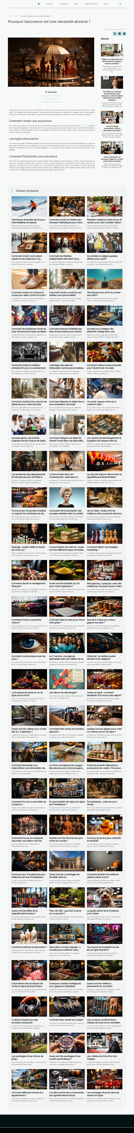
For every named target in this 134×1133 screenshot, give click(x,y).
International (64, 4)
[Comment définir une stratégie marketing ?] (104, 533)
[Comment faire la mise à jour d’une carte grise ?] (67, 606)
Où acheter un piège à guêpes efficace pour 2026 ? (102, 257)
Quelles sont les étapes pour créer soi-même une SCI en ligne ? (104, 730)
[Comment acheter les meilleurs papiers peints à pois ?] (104, 861)
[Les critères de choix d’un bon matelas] (104, 1043)
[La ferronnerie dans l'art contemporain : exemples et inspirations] (67, 461)
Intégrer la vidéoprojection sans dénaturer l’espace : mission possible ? (112, 61)
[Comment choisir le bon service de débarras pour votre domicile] (29, 388)
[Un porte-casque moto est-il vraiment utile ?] (104, 388)
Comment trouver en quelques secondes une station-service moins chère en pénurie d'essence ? (29, 842)
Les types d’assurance (51, 99)
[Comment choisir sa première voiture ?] (29, 606)
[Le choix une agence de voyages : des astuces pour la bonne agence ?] (67, 752)
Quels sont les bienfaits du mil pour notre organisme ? (64, 584)
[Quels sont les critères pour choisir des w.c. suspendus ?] (29, 715)
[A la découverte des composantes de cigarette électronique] (67, 1079)
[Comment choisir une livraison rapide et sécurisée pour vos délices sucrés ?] (29, 242)
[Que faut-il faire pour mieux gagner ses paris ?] (104, 606)
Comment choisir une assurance (51, 96)
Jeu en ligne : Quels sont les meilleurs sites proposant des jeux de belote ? (104, 513)
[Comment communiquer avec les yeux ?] (29, 643)
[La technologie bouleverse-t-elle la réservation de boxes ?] (112, 117)
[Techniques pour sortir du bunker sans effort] (104, 279)
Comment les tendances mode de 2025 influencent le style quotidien (29, 330)
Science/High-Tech (91, 4)
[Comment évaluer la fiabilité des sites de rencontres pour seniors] (67, 315)
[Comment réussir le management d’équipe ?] (29, 570)
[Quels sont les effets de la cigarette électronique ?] (29, 897)
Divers (106, 4)
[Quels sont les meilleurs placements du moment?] (104, 970)
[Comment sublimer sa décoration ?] (29, 933)
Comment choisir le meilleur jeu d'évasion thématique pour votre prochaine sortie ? (65, 222)
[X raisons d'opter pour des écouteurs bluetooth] (29, 1006)
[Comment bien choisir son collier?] (67, 1006)
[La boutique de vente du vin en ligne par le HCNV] (29, 679)
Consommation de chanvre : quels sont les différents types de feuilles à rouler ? (66, 550)
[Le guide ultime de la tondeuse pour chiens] (104, 897)
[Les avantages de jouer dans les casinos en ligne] (104, 1079)
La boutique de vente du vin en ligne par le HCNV (27, 694)
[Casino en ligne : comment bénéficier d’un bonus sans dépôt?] (104, 679)
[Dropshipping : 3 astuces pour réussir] (104, 788)
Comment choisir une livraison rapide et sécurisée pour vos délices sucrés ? (27, 259)
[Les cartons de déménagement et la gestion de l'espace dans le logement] (104, 424)
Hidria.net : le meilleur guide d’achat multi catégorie (101, 657)
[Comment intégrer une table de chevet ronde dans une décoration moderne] (67, 424)
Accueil (10, 16)
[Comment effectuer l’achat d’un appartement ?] (29, 1079)
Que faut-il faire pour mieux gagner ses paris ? (101, 621)
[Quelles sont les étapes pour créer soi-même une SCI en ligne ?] (104, 715)
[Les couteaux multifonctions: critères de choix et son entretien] (104, 1006)
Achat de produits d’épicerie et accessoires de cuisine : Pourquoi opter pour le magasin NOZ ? (104, 768)
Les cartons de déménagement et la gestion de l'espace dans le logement (104, 441)
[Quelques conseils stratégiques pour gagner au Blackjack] (67, 970)
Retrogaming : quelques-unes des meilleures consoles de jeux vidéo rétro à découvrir (104, 586)
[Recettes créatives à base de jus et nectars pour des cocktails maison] (104, 206)
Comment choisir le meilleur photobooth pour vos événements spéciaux (29, 368)
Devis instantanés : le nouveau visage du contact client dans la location (112, 159)
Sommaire (52, 92)
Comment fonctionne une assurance (51, 102)
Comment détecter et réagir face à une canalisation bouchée (66, 403)
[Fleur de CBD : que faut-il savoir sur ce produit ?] (67, 897)
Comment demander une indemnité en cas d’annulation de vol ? (28, 768)
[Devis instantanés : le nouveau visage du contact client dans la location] (112, 147)
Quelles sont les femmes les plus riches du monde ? (66, 839)
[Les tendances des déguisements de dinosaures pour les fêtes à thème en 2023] (29, 461)
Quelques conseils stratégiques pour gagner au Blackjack (65, 984)
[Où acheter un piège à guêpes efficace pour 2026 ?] (104, 242)
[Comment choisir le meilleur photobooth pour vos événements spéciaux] (29, 352)
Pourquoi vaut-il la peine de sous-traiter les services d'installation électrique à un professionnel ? (29, 877)
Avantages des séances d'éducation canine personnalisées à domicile (66, 368)
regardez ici (84, 126)
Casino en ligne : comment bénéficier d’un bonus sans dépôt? (104, 694)
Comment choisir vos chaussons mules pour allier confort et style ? (29, 293)
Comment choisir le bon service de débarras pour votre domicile (29, 403)
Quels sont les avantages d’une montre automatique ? (65, 1057)
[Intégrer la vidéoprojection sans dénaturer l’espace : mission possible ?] (112, 50)
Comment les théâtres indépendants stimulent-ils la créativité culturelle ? (64, 259)
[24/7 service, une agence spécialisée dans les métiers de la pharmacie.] (67, 643)
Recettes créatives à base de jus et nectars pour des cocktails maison (104, 221)
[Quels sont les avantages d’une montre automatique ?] (67, 1043)
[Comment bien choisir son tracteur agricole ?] (67, 715)
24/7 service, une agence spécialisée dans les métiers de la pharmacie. (66, 659)
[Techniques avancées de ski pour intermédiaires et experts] (29, 206)
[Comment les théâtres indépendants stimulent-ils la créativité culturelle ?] (67, 242)
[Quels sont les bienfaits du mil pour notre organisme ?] (67, 570)
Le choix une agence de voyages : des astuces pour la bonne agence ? (66, 768)
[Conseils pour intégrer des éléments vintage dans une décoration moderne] (104, 315)
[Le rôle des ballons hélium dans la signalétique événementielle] (104, 461)
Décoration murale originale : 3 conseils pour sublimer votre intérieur (64, 950)
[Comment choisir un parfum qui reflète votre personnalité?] (67, 279)
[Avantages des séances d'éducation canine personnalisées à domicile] (67, 352)
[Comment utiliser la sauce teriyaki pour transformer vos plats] (104, 352)
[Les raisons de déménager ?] (67, 679)
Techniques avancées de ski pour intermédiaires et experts (28, 221)
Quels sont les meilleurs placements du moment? (99, 984)
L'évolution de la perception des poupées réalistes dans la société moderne (66, 513)
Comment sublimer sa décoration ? (29, 947)
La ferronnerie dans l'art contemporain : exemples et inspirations (63, 477)
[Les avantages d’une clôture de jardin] (29, 1043)
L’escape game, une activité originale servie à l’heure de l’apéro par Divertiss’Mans (29, 441)
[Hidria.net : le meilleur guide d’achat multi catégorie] (104, 643)
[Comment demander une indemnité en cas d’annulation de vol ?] (29, 752)
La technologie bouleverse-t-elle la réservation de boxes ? (112, 128)
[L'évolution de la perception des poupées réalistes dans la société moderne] (67, 497)
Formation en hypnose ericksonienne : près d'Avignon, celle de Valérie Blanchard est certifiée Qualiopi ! (112, 96)
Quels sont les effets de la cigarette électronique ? (25, 912)
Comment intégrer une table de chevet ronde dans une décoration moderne (66, 441)
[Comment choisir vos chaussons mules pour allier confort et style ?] (29, 279)
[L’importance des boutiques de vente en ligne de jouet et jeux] (29, 970)
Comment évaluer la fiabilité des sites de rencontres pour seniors (65, 330)
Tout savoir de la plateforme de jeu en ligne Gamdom (103, 948)
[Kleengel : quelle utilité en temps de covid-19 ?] (29, 533)
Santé (76, 4)
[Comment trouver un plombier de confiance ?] (29, 788)
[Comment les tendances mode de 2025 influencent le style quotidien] (29, 315)
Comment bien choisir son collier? (66, 1019)
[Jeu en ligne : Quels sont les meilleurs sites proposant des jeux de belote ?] (104, 497)
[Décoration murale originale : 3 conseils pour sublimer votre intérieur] (67, 933)
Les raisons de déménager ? (63, 692)
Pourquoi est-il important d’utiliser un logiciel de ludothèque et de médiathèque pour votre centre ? (29, 513)
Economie (49, 4)
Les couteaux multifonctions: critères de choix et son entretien (103, 1021)
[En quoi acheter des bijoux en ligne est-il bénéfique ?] (67, 788)
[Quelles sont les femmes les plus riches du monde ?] (67, 824)
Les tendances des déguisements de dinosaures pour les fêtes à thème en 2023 (28, 477)
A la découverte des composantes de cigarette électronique (66, 1094)
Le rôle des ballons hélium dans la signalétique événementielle (104, 475)
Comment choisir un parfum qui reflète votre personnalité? (65, 293)
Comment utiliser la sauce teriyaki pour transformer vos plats (104, 366)
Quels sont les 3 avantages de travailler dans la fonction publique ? (64, 877)
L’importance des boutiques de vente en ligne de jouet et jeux (27, 984)
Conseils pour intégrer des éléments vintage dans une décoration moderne (100, 331)
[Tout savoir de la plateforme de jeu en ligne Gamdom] (104, 933)
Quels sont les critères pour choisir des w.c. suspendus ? (29, 730)
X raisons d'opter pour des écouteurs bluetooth (25, 1021)
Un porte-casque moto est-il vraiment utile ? (101, 403)
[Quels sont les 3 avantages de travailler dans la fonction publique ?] (67, 861)
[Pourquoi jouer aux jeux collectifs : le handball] (104, 824)
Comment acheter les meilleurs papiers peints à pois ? (103, 875)
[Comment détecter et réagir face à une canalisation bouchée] (67, 388)
